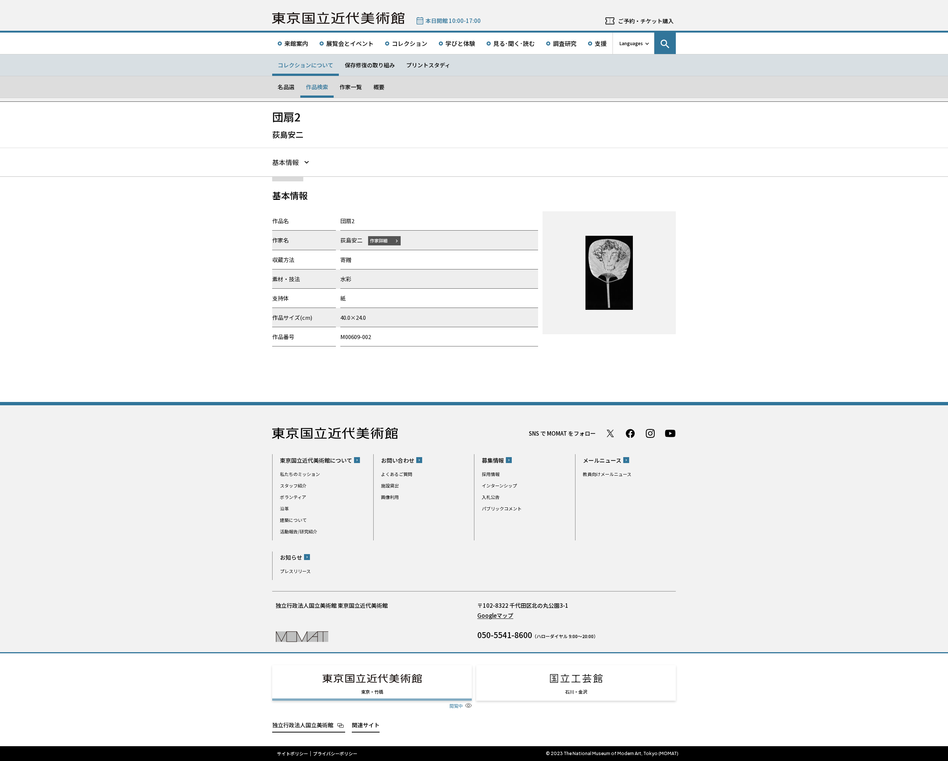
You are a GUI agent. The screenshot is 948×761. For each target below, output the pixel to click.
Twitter (610, 433)
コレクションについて (305, 65)
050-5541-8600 (504, 634)
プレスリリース (295, 571)
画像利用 (390, 497)
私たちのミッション (300, 474)
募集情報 (493, 460)
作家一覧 (351, 87)
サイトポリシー (292, 753)
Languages (631, 43)
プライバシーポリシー (335, 753)
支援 (601, 43)
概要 (378, 87)
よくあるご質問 (396, 474)
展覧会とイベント (350, 43)
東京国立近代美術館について (316, 460)
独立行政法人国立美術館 (302, 725)
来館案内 (296, 43)
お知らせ (291, 557)
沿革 (284, 508)
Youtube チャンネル (670, 433)
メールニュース (602, 460)
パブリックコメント (502, 508)
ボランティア (293, 497)
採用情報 (491, 474)
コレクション (409, 43)
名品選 (286, 87)
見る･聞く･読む (514, 43)
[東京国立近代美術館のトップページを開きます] (302, 636)
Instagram (650, 433)
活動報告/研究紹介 (298, 531)
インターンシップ (499, 485)
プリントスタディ (428, 65)
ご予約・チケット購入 (646, 21)
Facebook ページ (630, 433)
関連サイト (366, 725)
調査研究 (565, 43)
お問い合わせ (397, 460)
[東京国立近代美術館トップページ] (338, 18)
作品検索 (317, 87)
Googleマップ (495, 615)
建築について (293, 520)
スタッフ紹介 (293, 485)
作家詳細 (379, 240)
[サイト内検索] (665, 43)
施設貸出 (390, 485)
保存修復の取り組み (370, 65)
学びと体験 (460, 43)
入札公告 (491, 497)
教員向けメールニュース (607, 474)
